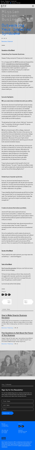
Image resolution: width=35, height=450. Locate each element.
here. (13, 270)
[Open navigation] (33, 6)
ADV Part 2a (5, 430)
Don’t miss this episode (9, 268)
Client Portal (16, 2)
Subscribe (6, 413)
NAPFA (19, 445)
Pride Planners (4, 446)
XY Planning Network (25, 445)
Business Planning (7, 41)
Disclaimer (4, 431)
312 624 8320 (5, 2)
